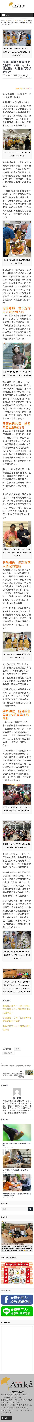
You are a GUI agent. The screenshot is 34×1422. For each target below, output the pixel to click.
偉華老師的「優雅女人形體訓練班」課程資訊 (16, 1065)
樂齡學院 (20, 75)
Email (29, 77)
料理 (17, 1048)
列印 (22, 77)
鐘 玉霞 (8, 75)
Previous (6, 1063)
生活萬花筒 (25, 75)
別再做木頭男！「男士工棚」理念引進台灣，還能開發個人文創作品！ (17, 1009)
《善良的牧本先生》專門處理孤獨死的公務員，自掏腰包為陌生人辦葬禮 (13, 1075)
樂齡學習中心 (9, 1053)
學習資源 (15, 75)
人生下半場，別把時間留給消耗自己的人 (15, 1170)
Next (20, 1071)
